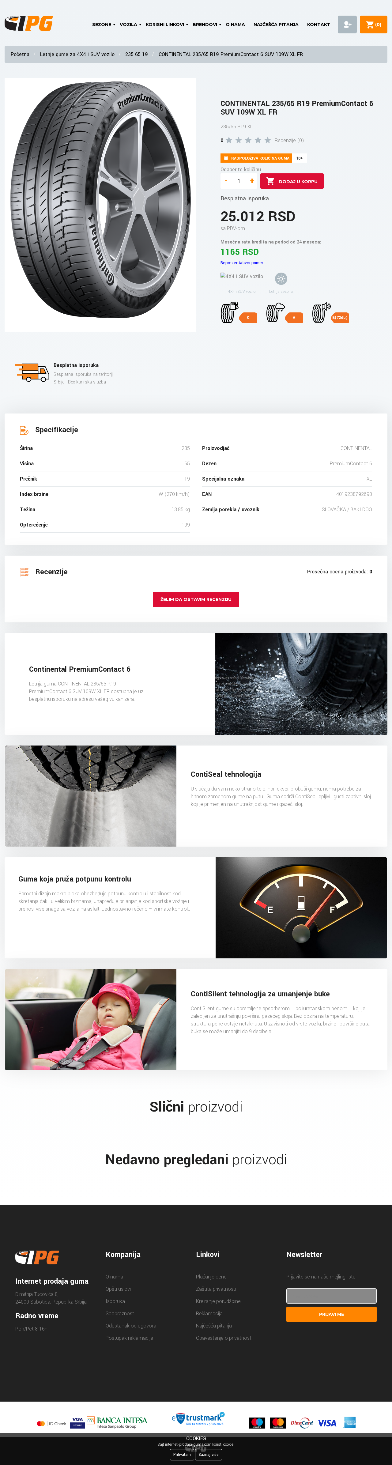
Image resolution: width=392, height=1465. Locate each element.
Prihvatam (182, 1454)
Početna (20, 54)
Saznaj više (208, 1454)
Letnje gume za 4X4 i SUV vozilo (77, 54)
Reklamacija (209, 1313)
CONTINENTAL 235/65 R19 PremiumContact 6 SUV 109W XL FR (231, 54)
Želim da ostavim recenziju (196, 599)
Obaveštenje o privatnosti (224, 1338)
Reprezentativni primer (242, 263)
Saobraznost (120, 1313)
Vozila (128, 24)
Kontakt (318, 24)
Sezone (101, 24)
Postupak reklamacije (129, 1338)
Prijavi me (331, 1314)
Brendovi (205, 24)
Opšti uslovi (118, 1289)
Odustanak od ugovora (131, 1325)
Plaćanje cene (211, 1276)
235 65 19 (136, 54)
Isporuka (115, 1301)
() (377, 24)
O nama (235, 24)
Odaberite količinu (241, 169)
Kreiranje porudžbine (218, 1301)
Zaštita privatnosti (216, 1289)
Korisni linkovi (165, 24)
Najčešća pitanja (276, 24)
